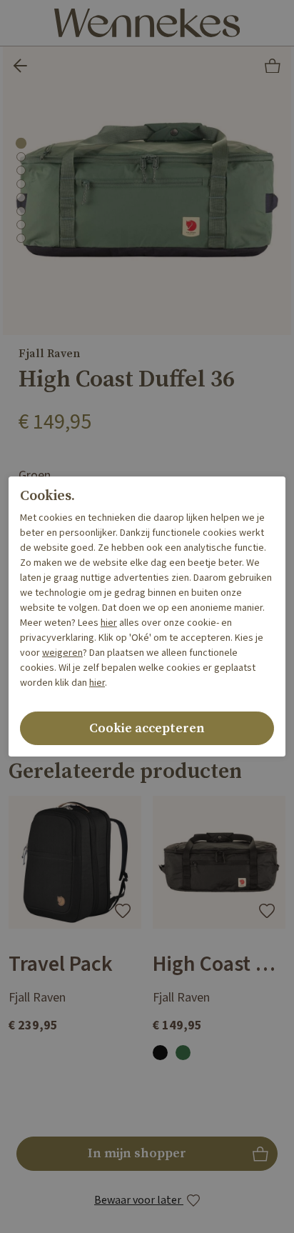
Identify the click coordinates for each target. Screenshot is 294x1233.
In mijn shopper (147, 1157)
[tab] (20, 142)
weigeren (62, 653)
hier (109, 622)
